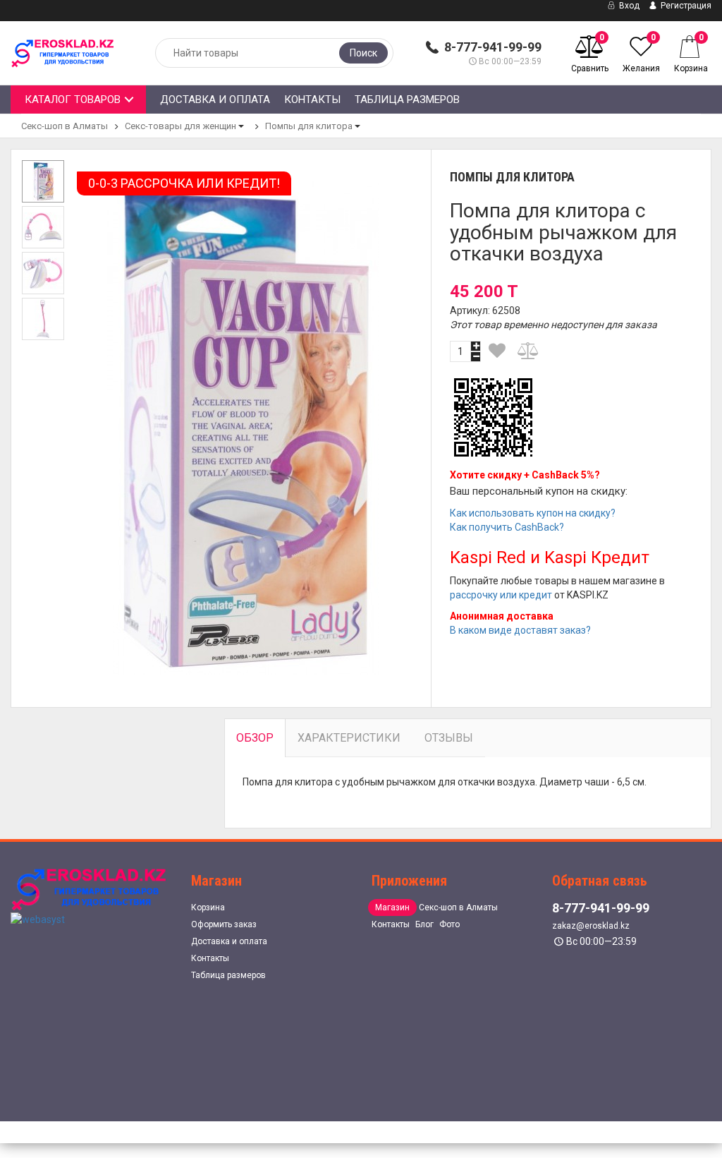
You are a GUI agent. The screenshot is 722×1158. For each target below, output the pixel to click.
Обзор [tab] (255, 737)
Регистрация (685, 6)
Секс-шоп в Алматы (64, 126)
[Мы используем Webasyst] (38, 918)
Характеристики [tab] (349, 737)
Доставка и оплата (215, 99)
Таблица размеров (407, 99)
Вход (628, 6)
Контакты (312, 99)
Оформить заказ (224, 924)
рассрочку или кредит (501, 595)
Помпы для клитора (309, 126)
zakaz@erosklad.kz (591, 926)
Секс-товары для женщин (180, 126)
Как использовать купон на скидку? (533, 513)
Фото (449, 924)
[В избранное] (497, 351)
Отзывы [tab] (448, 737)
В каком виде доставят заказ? (520, 630)
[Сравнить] (529, 351)
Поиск (363, 53)
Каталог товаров (73, 99)
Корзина (208, 907)
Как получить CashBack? (507, 527)
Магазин (392, 907)
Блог (424, 924)
